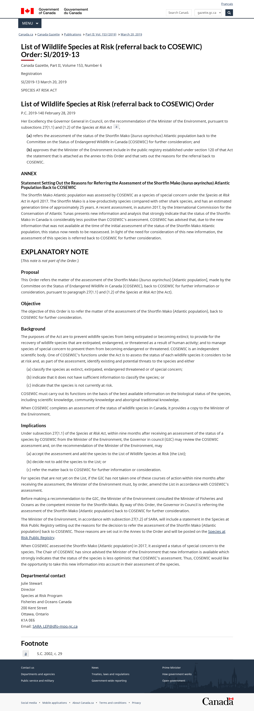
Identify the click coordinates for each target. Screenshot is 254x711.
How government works (177, 674)
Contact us (27, 667)
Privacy (136, 702)
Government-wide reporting (109, 680)
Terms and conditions (112, 702)
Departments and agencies (38, 674)
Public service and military (37, 680)
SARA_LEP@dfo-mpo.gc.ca (55, 626)
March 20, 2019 (131, 34)
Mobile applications (54, 702)
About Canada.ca (83, 702)
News (95, 667)
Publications (72, 34)
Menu (28, 23)
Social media (29, 702)
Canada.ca (26, 34)
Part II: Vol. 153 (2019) (101, 34)
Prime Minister (171, 667)
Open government (173, 680)
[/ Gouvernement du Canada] (54, 11)
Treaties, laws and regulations (110, 674)
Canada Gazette (48, 34)
